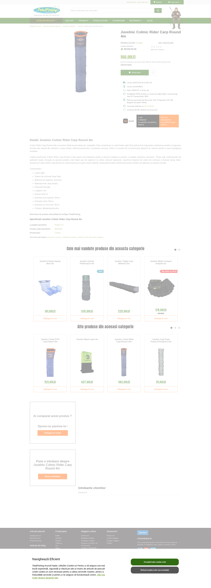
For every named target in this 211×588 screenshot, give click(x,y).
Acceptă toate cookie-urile (155, 562)
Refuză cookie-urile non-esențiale (155, 570)
